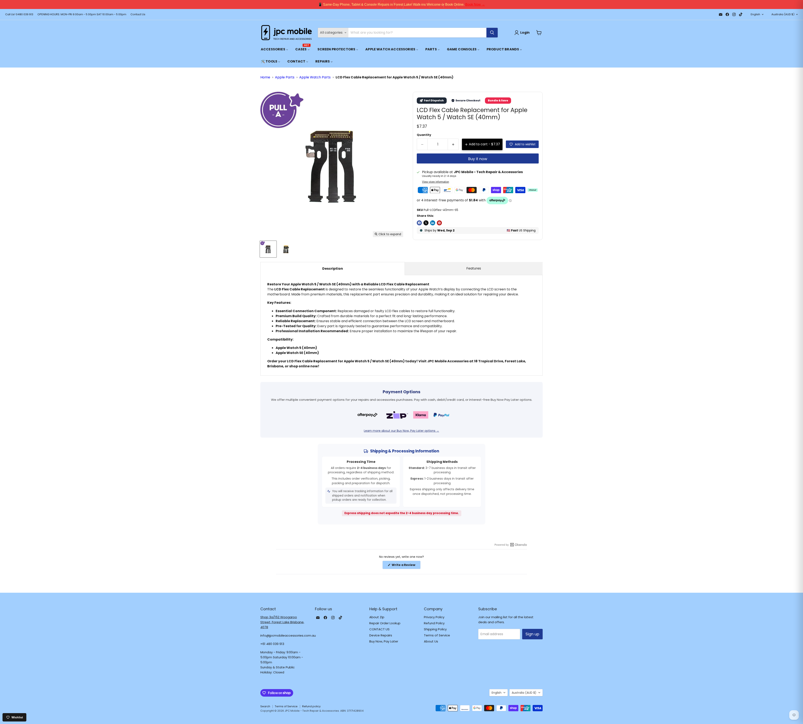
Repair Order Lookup (384, 623)
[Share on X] (425, 222)
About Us (431, 641)
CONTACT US (379, 629)
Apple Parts (284, 77)
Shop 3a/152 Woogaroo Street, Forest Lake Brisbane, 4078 (282, 622)
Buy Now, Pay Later (383, 641)
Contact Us (137, 14)
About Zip (376, 617)
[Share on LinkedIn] (432, 222)
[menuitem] (274, 49)
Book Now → (475, 4)
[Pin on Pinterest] (439, 222)
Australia (782, 14)
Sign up (532, 634)
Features (473, 268)
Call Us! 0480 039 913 (19, 14)
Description (332, 268)
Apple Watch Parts (315, 77)
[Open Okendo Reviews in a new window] (511, 545)
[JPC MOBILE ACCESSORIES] (286, 32)
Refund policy (311, 706)
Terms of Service (437, 635)
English (755, 14)
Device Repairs (380, 635)
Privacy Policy (434, 617)
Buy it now (477, 158)
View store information (435, 181)
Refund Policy (434, 623)
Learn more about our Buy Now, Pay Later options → (401, 431)
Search (265, 706)
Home (265, 77)
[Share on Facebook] (419, 222)
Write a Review (406, 566)
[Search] (492, 32)
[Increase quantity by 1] (453, 144)
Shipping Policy (435, 629)
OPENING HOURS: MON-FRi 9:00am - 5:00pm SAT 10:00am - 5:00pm (81, 14)
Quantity (424, 135)
